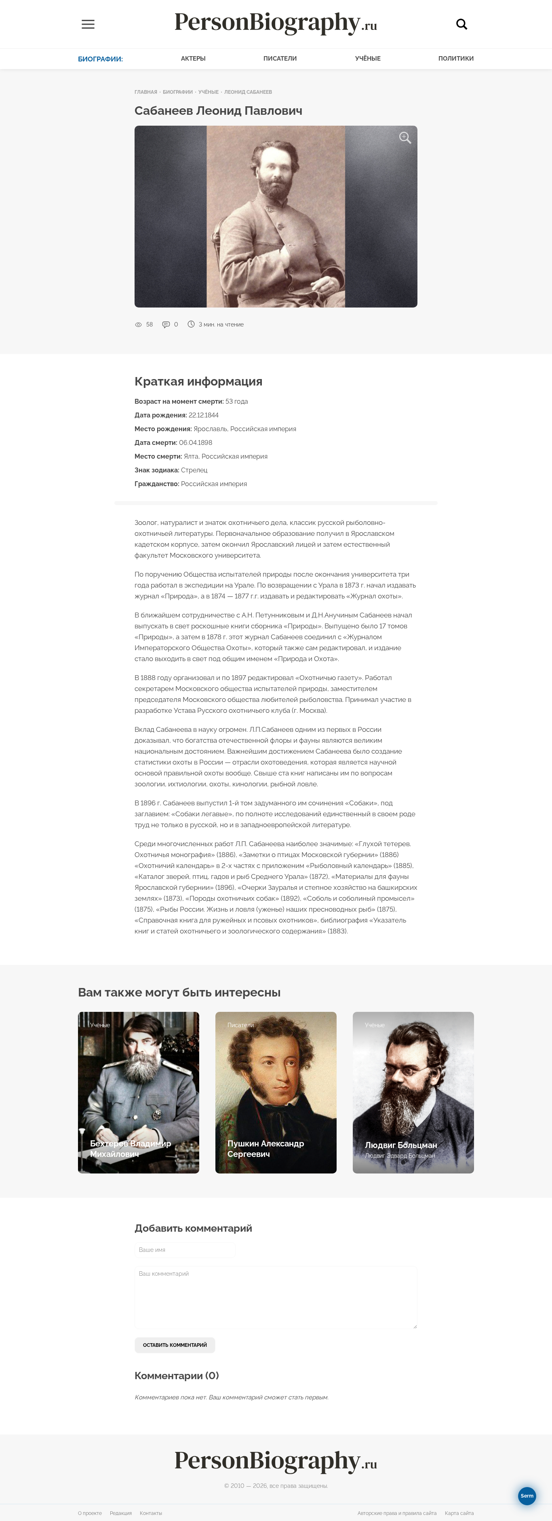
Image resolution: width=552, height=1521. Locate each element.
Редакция (121, 1513)
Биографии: (100, 59)
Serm (527, 1496)
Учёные (368, 58)
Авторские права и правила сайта (397, 1513)
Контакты (151, 1513)
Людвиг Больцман (401, 1145)
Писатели (280, 58)
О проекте (90, 1513)
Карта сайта (459, 1513)
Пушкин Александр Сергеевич (266, 1149)
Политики (456, 58)
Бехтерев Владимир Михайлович (130, 1149)
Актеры (193, 58)
